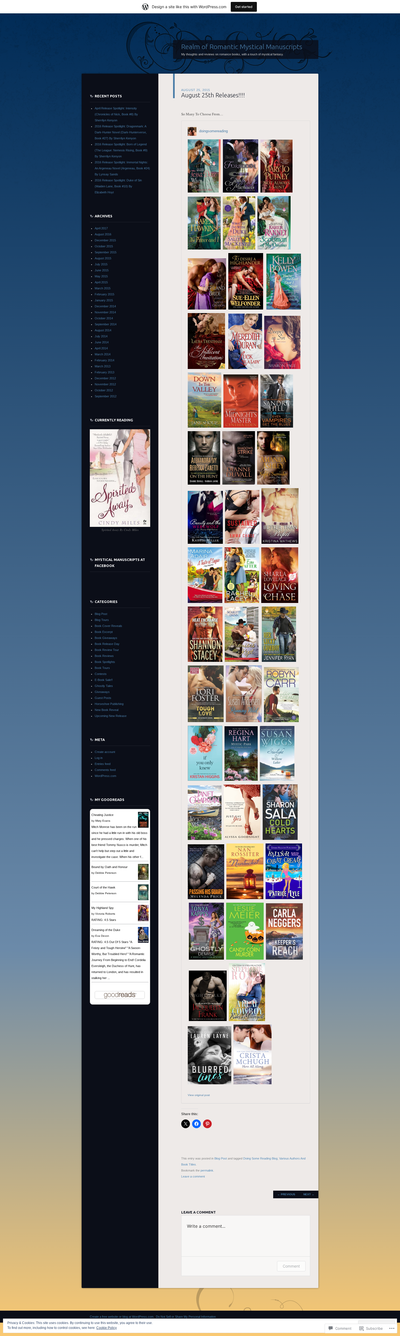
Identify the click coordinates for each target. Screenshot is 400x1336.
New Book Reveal (106, 709)
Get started (244, 7)
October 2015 (104, 246)
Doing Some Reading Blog (260, 1158)
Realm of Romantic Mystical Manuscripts (241, 46)
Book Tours (102, 667)
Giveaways (102, 691)
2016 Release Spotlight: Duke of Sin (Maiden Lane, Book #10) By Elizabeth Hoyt (118, 186)
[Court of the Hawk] (143, 899)
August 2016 (103, 234)
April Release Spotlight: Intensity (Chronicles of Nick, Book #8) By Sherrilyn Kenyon (116, 114)
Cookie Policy (106, 1328)
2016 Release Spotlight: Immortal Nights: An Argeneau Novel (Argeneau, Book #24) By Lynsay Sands (122, 168)
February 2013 (104, 372)
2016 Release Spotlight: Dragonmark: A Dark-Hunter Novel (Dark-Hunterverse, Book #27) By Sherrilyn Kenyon (121, 132)
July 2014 (101, 336)
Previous (286, 1194)
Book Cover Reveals (108, 626)
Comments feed (105, 769)
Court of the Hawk (103, 887)
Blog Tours (102, 620)
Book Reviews (104, 656)
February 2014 (104, 360)
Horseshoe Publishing (109, 703)
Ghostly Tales (104, 685)
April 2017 (101, 228)
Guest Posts (103, 697)
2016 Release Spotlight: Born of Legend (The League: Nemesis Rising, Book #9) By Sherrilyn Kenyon (121, 150)
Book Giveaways (106, 638)
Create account (105, 751)
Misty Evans (102, 820)
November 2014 (105, 312)
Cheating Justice (102, 814)
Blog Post (220, 1158)
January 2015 (104, 300)
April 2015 (101, 282)
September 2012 (105, 396)
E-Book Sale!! (104, 679)
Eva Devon (102, 935)
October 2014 (104, 318)
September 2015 (105, 252)
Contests (101, 673)
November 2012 (105, 384)
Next (308, 1194)
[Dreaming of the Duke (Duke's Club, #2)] (143, 941)
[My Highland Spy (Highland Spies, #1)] (143, 921)
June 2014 (102, 342)
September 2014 (105, 324)
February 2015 (104, 294)
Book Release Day (107, 644)
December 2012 (105, 378)
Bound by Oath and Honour (109, 867)
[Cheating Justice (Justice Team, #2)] (143, 826)
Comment (291, 1266)
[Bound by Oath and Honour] (143, 878)
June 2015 (102, 270)
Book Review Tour (107, 650)
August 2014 (103, 330)
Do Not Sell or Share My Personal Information (186, 1316)
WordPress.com (105, 775)
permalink (207, 1170)
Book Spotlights (105, 662)
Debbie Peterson (105, 872)
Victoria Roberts (105, 913)
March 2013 (102, 366)
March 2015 (102, 288)
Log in (99, 757)
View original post (199, 1095)
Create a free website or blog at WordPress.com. (122, 1316)
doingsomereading (213, 131)
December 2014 (105, 306)
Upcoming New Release (111, 715)
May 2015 (101, 276)
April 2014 (101, 348)
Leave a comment (193, 1176)
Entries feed (102, 763)
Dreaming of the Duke (105, 930)
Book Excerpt (104, 632)
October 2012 (104, 390)
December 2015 (105, 240)
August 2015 (103, 258)
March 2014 (102, 354)
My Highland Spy (102, 907)
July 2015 (101, 264)
